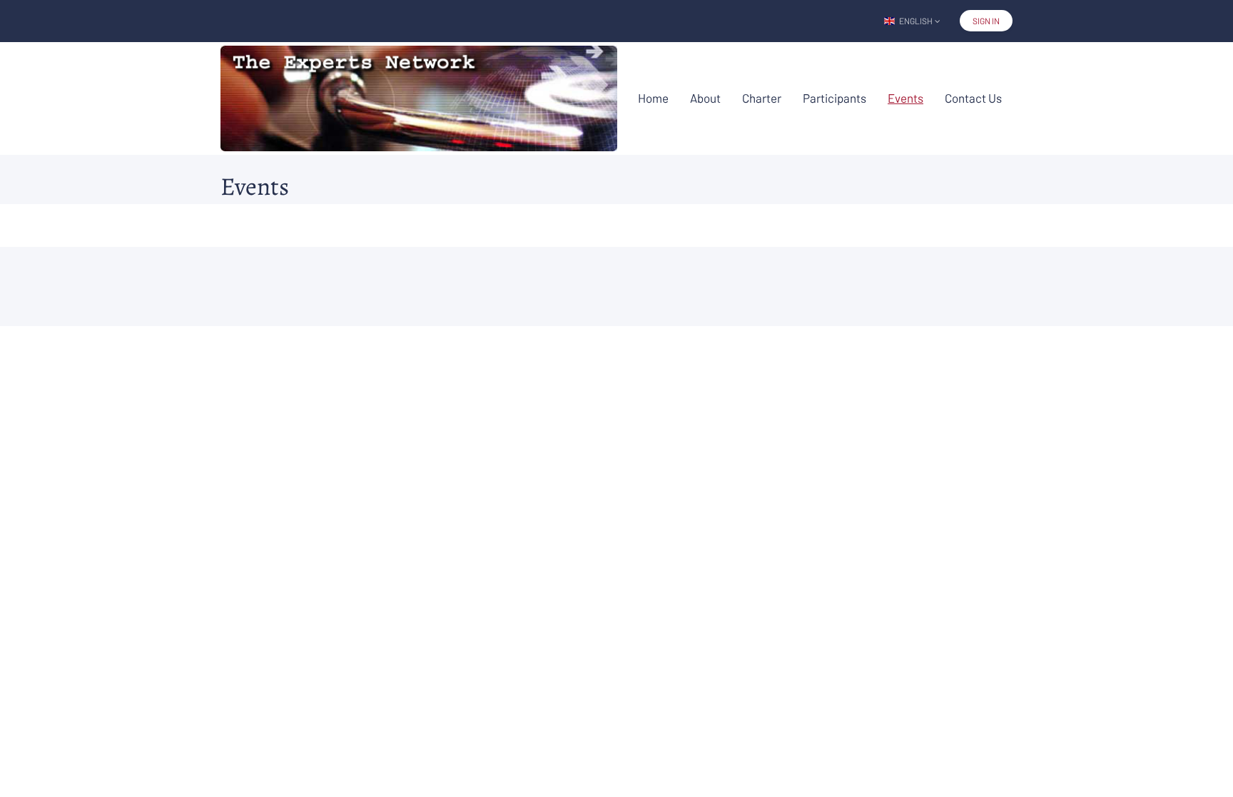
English (916, 21)
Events (905, 98)
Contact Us (973, 98)
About (705, 98)
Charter (761, 98)
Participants (834, 98)
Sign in (986, 21)
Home (653, 98)
